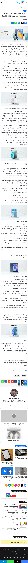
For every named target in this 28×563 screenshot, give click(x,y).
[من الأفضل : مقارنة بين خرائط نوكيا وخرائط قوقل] (7, 455)
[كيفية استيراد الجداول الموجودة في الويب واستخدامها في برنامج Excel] (23, 506)
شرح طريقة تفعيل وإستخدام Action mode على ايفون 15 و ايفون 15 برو (10, 529)
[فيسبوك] (25, 381)
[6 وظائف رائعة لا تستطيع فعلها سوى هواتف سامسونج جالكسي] (23, 512)
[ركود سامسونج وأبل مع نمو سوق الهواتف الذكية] (21, 452)
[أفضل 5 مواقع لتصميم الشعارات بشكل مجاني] (23, 524)
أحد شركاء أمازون (17, 553)
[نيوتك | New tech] (19, 2)
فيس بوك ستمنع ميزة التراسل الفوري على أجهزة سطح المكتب (7, 477)
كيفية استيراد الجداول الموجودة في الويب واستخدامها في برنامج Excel (10, 505)
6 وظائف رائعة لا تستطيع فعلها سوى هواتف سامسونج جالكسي (10, 511)
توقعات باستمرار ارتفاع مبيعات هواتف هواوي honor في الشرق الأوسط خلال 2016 (21, 477)
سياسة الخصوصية (6, 553)
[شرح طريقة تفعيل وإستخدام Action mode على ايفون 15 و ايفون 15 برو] (23, 530)
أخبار (21, 7)
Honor (23, 375)
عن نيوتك (23, 553)
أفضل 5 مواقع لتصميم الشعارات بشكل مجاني (10, 523)
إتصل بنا (11, 553)
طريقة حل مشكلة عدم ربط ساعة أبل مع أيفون (10, 517)
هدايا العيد (16, 375)
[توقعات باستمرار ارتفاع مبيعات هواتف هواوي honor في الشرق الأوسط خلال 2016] (21, 471)
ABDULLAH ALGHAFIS (14, 398)
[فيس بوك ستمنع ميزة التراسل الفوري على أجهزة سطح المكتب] (7, 471)
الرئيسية (24, 7)
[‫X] (22, 381)
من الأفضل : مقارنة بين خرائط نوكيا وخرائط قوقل (7, 463)
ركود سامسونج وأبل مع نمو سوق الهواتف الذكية (21, 457)
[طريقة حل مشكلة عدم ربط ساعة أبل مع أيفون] (23, 518)
